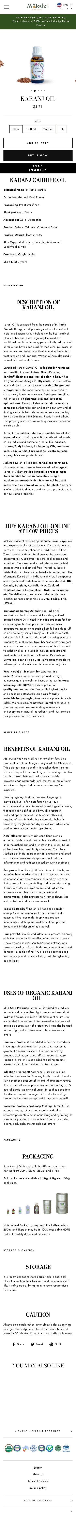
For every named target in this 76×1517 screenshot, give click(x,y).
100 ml (31, 129)
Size (38, 121)
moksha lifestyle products (38, 1431)
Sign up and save (38, 1500)
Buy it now (38, 155)
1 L (61, 129)
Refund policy (37, 1488)
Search (38, 1468)
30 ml (16, 129)
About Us (38, 1474)
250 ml (47, 129)
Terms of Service (38, 1481)
